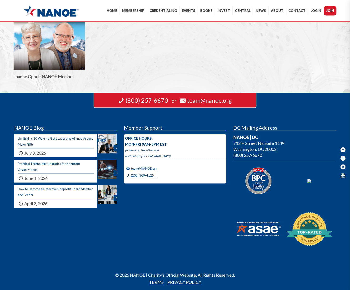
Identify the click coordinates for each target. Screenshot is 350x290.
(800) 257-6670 (247, 155)
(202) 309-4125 (142, 175)
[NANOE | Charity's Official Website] (51, 10)
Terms (156, 282)
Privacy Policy (184, 282)
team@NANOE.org (144, 168)
